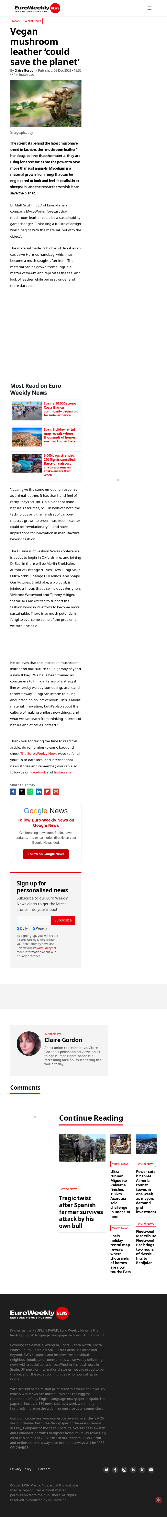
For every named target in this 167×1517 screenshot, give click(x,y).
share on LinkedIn (39, 792)
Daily (23, 928)
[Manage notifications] (158, 1500)
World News (33, 21)
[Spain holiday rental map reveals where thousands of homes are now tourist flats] (27, 436)
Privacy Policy (42, 948)
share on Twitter (22, 792)
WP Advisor (56, 1500)
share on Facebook (13, 792)
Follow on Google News (46, 854)
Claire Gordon (25, 70)
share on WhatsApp (30, 792)
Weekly (41, 928)
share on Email (56, 792)
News (15, 21)
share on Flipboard (47, 792)
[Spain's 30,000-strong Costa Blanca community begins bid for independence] (27, 409)
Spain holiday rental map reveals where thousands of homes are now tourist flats (59, 435)
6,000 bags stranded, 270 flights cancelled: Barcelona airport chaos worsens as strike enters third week (60, 465)
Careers (44, 1469)
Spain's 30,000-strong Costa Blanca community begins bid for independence (61, 409)
